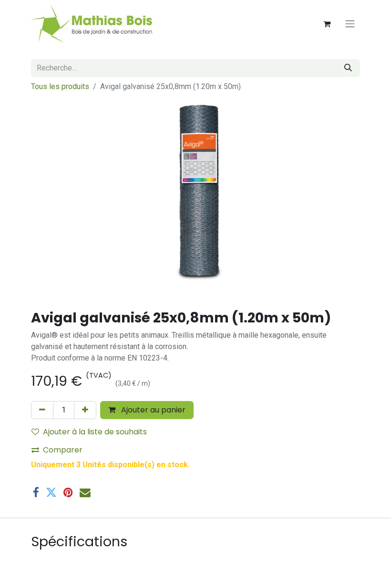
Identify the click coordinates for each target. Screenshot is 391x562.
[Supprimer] (42, 410)
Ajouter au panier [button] (152, 409)
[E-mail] (85, 492)
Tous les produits (60, 86)
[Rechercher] (348, 68)
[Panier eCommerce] (326, 23)
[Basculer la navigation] (350, 24)
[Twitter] (51, 492)
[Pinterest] (68, 492)
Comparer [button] (62, 449)
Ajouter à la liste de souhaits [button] (95, 431)
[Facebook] (36, 492)
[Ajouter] (85, 410)
